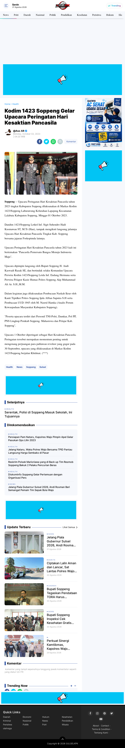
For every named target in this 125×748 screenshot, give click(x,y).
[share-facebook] (39, 141)
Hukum (110, 14)
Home (7, 104)
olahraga (7, 728)
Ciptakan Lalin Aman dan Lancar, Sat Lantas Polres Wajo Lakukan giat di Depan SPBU (61, 567)
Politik (53, 14)
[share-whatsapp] (53, 141)
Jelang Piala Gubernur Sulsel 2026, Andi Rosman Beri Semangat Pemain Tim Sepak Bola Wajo (39, 488)
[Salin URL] (60, 141)
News (6, 14)
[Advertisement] (62, 42)
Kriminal (7, 720)
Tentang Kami (101, 732)
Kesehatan (82, 14)
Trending (116, 5)
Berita (51, 560)
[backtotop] (62, 740)
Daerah (27, 14)
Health (9, 367)
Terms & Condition (101, 729)
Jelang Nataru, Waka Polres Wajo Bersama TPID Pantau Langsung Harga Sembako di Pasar (40, 451)
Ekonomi (27, 717)
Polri (16, 14)
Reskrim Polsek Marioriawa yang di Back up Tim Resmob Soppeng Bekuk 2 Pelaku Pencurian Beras (40, 463)
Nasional (40, 14)
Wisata (65, 724)
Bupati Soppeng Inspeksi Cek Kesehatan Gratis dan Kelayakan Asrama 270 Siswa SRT (60, 619)
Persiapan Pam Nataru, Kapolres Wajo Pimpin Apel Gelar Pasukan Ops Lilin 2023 (40, 438)
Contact (105, 725)
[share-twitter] (46, 141)
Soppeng (31, 367)
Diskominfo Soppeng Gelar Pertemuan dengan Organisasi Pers (35, 476)
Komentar (71, 141)
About (96, 725)
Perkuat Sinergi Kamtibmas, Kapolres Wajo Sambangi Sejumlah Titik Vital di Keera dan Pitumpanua (61, 645)
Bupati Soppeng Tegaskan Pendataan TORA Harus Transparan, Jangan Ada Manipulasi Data (62, 593)
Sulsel (42, 367)
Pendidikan (66, 14)
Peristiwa (96, 14)
